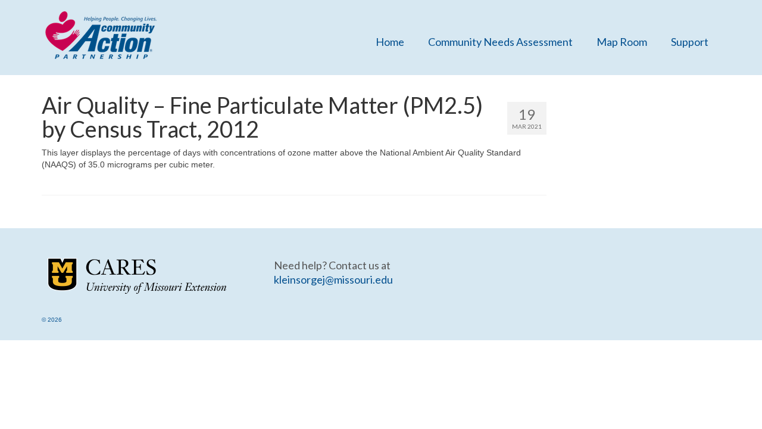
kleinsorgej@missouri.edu (333, 279)
